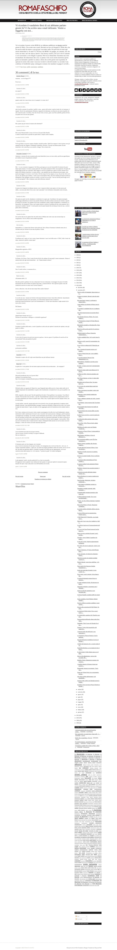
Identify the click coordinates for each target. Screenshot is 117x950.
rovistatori (92, 857)
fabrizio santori (98, 800)
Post (78, 916)
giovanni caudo (97, 806)
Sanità (89, 859)
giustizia (89, 808)
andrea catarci (88, 769)
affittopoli (85, 764)
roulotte (88, 857)
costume (76, 792)
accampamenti (86, 761)
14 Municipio (90, 756)
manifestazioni (84, 823)
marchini (84, 824)
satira (93, 859)
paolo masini (86, 841)
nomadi (92, 835)
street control (87, 867)
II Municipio (88, 812)
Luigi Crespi (81, 821)
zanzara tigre (91, 885)
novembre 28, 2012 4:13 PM (22, 192)
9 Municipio (98, 759)
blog (90, 779)
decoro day (77, 795)
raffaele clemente (86, 851)
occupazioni (78, 837)
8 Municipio (91, 759)
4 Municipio (91, 757)
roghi (80, 857)
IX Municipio (84, 816)
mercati (76, 830)
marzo (79, 707)
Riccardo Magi (89, 854)
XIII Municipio (84, 882)
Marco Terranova (82, 826)
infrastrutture (92, 813)
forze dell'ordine (83, 803)
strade (82, 867)
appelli (83, 772)
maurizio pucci (78, 829)
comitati (99, 787)
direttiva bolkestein (93, 795)
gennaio (80, 712)
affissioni (78, 764)
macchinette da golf (89, 821)
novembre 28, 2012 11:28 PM (22, 320)
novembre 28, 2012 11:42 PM (22, 331)
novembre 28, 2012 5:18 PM (22, 272)
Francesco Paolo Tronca (80, 805)
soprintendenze (78, 864)
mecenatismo (93, 829)
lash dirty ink (96, 816)
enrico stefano (90, 798)
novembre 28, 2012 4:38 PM (22, 232)
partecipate (77, 843)
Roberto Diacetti (94, 856)
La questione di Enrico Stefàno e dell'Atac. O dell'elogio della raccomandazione (90, 244)
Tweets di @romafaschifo (81, 140)
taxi (99, 869)
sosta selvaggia (90, 864)
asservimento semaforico (80, 776)
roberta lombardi (87, 856)
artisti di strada (92, 774)
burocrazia (94, 781)
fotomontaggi (90, 803)
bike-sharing (82, 779)
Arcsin (73, 947)
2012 (77, 285)
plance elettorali (82, 846)
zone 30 (96, 885)
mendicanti (98, 829)
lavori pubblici (79, 818)
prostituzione (98, 848)
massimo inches (86, 827)
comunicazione (97, 789)
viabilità (81, 877)
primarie (88, 848)
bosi (22, 67)
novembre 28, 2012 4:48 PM (22, 252)
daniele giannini (81, 794)
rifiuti (95, 854)
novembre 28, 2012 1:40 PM (22, 84)
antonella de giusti (93, 771)
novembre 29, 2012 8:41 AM (22, 382)
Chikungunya (93, 786)
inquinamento (98, 813)
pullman (76, 851)
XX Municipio (86, 885)
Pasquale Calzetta (83, 843)
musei (96, 834)
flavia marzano (98, 801)
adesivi (85, 762)
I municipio (96, 810)
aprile (79, 704)
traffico (81, 872)
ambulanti (85, 768)
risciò (79, 856)
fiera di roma (86, 801)
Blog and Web (98, 947)
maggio (80, 702)
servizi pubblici (78, 862)
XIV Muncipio (91, 882)
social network (99, 862)
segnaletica (89, 861)
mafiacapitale (98, 821)
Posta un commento (43, 472)
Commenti (79, 919)
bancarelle (88, 778)
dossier (60, 45)
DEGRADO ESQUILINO (54, 20)
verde (97, 875)
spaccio (99, 864)
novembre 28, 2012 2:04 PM (22, 117)
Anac (100, 768)
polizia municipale (80, 848)
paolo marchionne (78, 841)
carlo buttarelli (91, 784)
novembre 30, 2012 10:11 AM (22, 425)
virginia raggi (91, 879)
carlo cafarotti (98, 784)
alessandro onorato (79, 766)
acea (100, 761)
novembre (80, 290)
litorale (76, 819)
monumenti (83, 834)
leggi (90, 818)
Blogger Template (88, 947)
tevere (88, 870)
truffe (95, 872)
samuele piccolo (83, 859)
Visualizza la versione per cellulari (43, 479)
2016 (77, 275)
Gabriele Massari (20, 76)
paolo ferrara (98, 840)
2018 (77, 270)
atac (87, 776)
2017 (77, 272)
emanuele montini (97, 797)
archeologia (88, 772)
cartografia (77, 786)
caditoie (76, 782)
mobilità (99, 832)
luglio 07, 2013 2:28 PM (21, 454)
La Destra (90, 816)
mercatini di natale (93, 830)
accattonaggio (94, 761)
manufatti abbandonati (95, 823)
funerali (95, 805)
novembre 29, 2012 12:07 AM (22, 351)
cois (96, 787)
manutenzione (78, 824)
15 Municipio (97, 756)
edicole (91, 797)
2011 (77, 715)
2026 (77, 255)
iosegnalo (89, 815)
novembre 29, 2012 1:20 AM (22, 360)
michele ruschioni (93, 832)
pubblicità (91, 849)
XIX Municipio (98, 882)
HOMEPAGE (22, 20)
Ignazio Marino (79, 812)
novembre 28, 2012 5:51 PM (22, 309)
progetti (93, 848)
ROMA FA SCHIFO (29, 947)
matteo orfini (98, 827)
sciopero (99, 859)
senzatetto (99, 860)
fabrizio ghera (91, 800)
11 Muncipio (96, 754)
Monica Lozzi (77, 834)
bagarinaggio (77, 778)
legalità (86, 818)
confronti (77, 791)
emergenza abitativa (79, 798)
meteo (100, 830)
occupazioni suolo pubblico (87, 837)
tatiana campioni (94, 869)
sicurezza (90, 862)
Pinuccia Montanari (93, 845)
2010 (77, 718)
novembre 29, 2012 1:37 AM (22, 369)
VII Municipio (96, 877)
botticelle (96, 779)
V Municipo (84, 875)
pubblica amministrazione (81, 849)
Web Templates (79, 947)
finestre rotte (91, 801)
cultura (86, 792)
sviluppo (83, 869)
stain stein (86, 866)
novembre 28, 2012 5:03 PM (22, 263)
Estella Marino (98, 798)
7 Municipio (84, 759)
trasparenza (85, 872)
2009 (77, 720)
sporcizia (77, 866)
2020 (77, 265)
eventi (85, 800)
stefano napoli (78, 867)
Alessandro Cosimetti (21, 153)
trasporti (90, 872)
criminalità (81, 792)
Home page (43, 476)
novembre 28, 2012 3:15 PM (22, 160)
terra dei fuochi (78, 870)
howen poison (88, 810)
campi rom (89, 783)
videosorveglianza (87, 877)
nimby (88, 835)
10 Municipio (88, 754)
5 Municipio (97, 757)
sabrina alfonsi (98, 857)
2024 (77, 260)
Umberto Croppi (80, 874)
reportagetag (34, 67)
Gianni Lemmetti (85, 806)
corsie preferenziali (96, 791)
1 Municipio (80, 754)
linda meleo (99, 818)
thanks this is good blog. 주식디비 (83, 738)
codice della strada (92, 787)
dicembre (80, 287)
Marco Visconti (89, 826)
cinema (81, 787)
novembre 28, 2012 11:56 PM (22, 342)
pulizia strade (98, 849)
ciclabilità (77, 787)
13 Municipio (83, 756)
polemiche (88, 846)
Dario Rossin (87, 794)
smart (94, 862)
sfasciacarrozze (85, 862)
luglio (79, 697)
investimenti (77, 815)
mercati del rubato (83, 831)
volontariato (77, 880)
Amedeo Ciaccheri (94, 768)
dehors (81, 795)
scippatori (78, 861)
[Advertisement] (88, 35)
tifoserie (92, 870)
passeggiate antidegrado (92, 843)
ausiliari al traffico (93, 776)
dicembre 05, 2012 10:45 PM (22, 438)
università (92, 874)
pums (80, 851)
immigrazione (84, 813)
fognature (77, 803)
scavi (96, 859)
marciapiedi (89, 824)
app (79, 772)
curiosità (90, 792)
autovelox (99, 776)
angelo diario (81, 771)
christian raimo (98, 786)
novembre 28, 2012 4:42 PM (22, 243)
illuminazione (77, 813)
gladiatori (93, 808)
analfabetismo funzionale (80, 769)
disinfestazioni (77, 797)
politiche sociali (98, 846)
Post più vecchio (66, 476)
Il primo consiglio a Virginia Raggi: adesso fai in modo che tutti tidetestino (90, 212)
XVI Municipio (85, 883)
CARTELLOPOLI (36, 20)
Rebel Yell (18, 364)
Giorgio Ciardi (91, 806)
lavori (100, 816)
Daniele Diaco (95, 792)
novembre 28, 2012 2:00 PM (22, 103)
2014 (77, 280)
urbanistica (97, 874)
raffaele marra (94, 851)
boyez (24, 67)
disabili (99, 795)
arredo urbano (81, 774)
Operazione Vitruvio (94, 838)
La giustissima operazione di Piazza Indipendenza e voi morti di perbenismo (91, 220)
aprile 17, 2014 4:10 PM (21, 466)
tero (100, 869)
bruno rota (77, 781)
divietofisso (83, 797)
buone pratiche (87, 781)
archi (94, 772)
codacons (85, 787)
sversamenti (77, 869)
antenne (87, 771)
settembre (80, 692)
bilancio (86, 779)
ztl (98, 885)
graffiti (28, 67)
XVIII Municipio (78, 885)
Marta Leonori (78, 827)
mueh (93, 834)
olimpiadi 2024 (98, 837)
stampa (90, 866)
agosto (79, 694)
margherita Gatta (97, 826)
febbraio (80, 709)
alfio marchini (95, 766)
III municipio (97, 812)
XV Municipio (78, 883)
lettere (93, 818)
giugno (79, 699)
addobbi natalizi (79, 762)
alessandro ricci (87, 766)
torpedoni (77, 872)
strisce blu (93, 867)
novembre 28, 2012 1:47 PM (22, 94)
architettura (98, 772)
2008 (77, 723)
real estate (82, 853)
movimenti (89, 834)
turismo (98, 872)
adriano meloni (91, 762)
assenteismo (99, 774)
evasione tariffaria (79, 800)
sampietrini (77, 859)
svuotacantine (87, 869)
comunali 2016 (87, 789)
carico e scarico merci (83, 784)
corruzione (88, 790)
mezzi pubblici (78, 832)
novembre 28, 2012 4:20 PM (22, 210)
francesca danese (97, 803)
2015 (77, 277)
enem (86, 798)
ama (80, 768)
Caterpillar (18, 354)
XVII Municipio (96, 883)
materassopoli (93, 827)
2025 (77, 257)
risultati (82, 856)
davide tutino (98, 794)
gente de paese (78, 806)
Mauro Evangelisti (86, 829)
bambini (82, 778)
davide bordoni (93, 794)
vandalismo (40, 67)
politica (92, 846)
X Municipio (88, 880)
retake (83, 854)
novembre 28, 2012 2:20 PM (22, 137)
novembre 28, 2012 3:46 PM (22, 182)
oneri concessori (78, 838)
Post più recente (19, 476)
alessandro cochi (97, 764)
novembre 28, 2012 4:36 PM (22, 221)
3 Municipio (84, 757)
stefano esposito (98, 866)
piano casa (82, 845)
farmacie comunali (79, 801)
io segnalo (83, 815)
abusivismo (78, 761)
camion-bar (82, 783)
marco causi (95, 824)
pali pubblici (80, 840)
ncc (78, 835)
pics (87, 845)
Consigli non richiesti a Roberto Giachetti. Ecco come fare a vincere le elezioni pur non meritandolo (91, 228)
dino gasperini (86, 795)
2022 (77, 262)
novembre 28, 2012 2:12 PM (22, 126)
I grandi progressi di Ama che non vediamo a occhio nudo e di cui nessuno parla (90, 236)
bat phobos (94, 778)
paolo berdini (93, 840)
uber (76, 874)
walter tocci (82, 880)
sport (82, 866)
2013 (77, 282)
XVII (91, 883)
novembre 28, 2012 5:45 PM (22, 291)
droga (88, 797)
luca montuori (95, 819)
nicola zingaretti (83, 835)
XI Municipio (95, 880)
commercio (78, 789)
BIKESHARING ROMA (89, 20)
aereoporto (98, 762)
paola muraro (86, 840)
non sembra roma (97, 835)
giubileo (76, 808)
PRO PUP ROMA (72, 20)
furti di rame (99, 805)
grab (96, 808)
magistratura (77, 823)
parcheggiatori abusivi (95, 841)
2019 (77, 267)
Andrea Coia (95, 769)
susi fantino (99, 867)
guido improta (81, 810)
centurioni (87, 786)
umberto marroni (87, 874)
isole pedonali (96, 815)
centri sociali (82, 786)
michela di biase (86, 832)
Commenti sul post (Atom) (27, 483)
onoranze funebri (85, 838)
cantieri (97, 782)
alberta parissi (90, 764)
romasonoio (83, 857)
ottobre (80, 689)
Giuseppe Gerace (83, 808)
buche (81, 781)
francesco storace (89, 805)
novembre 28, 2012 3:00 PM (22, 150)
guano (76, 810)
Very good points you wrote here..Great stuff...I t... (87, 734)
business (99, 781)
